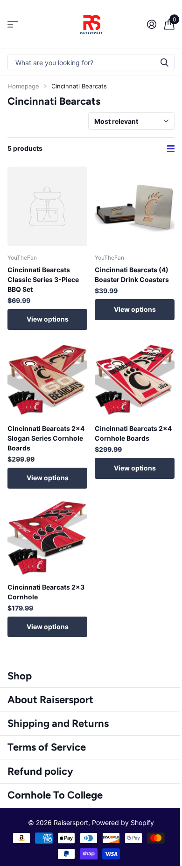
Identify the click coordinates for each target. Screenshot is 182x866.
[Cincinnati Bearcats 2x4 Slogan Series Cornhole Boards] (47, 377)
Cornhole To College (55, 795)
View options (48, 319)
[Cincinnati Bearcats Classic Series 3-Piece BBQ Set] (47, 206)
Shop (19, 676)
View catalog (12, 24)
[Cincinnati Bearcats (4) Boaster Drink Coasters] (135, 206)
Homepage (23, 86)
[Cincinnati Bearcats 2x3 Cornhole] (47, 536)
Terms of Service (46, 747)
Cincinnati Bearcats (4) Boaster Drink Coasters (132, 274)
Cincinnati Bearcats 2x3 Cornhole (45, 592)
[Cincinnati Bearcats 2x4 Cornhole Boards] (135, 377)
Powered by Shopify (123, 822)
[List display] (171, 148)
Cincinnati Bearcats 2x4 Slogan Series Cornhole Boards (45, 438)
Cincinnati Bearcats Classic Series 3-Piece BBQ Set (43, 279)
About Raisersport (50, 699)
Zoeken (164, 62)
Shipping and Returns (58, 723)
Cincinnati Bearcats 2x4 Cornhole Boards (133, 433)
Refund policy (40, 771)
